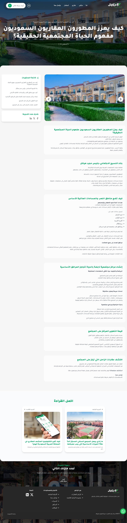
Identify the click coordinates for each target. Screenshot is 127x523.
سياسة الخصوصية (11, 514)
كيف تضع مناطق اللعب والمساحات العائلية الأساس (23, 92)
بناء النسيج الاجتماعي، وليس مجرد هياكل (26, 88)
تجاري (74, 5)
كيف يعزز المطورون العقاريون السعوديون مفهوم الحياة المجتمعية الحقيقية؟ (22, 83)
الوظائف (54, 508)
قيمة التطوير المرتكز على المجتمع (28, 101)
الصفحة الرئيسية (89, 22)
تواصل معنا (57, 5)
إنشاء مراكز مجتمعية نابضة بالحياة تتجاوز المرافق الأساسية (21, 96)
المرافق (54, 504)
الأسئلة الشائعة (52, 494)
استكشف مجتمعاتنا (116, 371)
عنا (87, 5)
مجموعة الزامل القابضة (74, 498)
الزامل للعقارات (76, 494)
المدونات (79, 22)
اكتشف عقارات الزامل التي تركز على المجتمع (25, 105)
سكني (81, 5)
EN (29, 5)
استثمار (66, 5)
